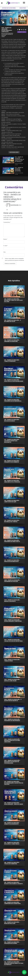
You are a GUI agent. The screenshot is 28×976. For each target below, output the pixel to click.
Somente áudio (22, 32)
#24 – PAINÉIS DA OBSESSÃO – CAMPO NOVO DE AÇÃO (12, 501)
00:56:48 (3, 137)
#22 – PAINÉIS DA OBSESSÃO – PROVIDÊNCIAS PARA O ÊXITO (12, 540)
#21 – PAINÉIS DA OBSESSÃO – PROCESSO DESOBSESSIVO (12, 560)
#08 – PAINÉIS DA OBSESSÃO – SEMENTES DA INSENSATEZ (12, 823)
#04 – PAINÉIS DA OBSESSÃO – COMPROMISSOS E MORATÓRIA (12, 902)
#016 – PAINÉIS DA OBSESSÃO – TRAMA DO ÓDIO (12, 660)
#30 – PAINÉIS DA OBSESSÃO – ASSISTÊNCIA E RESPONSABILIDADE (13, 380)
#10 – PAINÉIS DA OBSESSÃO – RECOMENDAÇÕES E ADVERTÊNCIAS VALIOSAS (13, 783)
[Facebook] (17, 29)
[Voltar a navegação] (2, 3)
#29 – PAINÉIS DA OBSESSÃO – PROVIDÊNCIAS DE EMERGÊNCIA (12, 400)
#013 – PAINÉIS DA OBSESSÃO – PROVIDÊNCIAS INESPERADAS (12, 719)
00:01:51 (3, 115)
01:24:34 (3, 147)
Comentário (7, 222)
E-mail (5, 245)
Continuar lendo (14, 152)
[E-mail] (25, 29)
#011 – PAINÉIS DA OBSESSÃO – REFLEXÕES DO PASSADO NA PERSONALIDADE (12, 762)
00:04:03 (3, 119)
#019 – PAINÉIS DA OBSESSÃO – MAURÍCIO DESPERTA (12, 600)
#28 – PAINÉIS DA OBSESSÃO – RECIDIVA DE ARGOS (12, 420)
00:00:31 (3, 112)
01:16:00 (3, 143)
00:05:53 (3, 120)
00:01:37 (3, 114)
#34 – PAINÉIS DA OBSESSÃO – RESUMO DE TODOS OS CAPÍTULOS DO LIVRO (13, 300)
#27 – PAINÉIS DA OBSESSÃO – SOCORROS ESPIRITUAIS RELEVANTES (12, 441)
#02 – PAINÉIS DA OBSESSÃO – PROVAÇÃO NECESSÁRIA (12, 942)
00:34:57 (3, 130)
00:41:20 (3, 134)
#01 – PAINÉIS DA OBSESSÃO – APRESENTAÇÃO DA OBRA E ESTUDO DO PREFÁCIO (13, 963)
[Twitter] (19, 29)
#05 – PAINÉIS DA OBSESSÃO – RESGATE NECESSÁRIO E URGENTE (13, 883)
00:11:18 (3, 124)
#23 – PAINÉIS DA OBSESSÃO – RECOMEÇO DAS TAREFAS (12, 521)
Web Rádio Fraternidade (7, 34)
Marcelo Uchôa (4, 33)
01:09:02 (3, 140)
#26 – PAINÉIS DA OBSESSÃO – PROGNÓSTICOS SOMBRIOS (12, 461)
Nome (5, 239)
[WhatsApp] (23, 29)
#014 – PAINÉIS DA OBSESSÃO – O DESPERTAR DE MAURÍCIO (12, 700)
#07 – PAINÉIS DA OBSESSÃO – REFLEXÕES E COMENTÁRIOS (12, 843)
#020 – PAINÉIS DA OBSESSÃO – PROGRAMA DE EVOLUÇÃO (12, 580)
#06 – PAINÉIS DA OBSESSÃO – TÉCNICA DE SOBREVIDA (12, 863)
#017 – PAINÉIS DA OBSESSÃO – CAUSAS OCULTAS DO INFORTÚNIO (13, 640)
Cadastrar (22, 8)
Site (4, 252)
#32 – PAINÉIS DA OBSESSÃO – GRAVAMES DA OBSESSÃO (12, 340)
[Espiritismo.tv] (13, 3)
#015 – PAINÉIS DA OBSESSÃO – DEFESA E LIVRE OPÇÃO (12, 680)
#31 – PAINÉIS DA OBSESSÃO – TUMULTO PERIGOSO (12, 360)
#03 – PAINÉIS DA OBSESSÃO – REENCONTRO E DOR (12, 922)
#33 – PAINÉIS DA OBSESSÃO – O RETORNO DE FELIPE (12, 320)
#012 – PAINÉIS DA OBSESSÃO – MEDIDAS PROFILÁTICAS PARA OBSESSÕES (12, 740)
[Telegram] (21, 29)
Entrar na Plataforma (9, 8)
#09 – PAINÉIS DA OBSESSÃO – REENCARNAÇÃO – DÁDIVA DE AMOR (13, 803)
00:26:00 (3, 127)
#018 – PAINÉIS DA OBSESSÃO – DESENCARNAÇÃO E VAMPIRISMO (13, 620)
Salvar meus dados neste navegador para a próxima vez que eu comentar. (14, 259)
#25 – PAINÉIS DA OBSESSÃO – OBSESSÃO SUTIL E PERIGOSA (12, 481)
